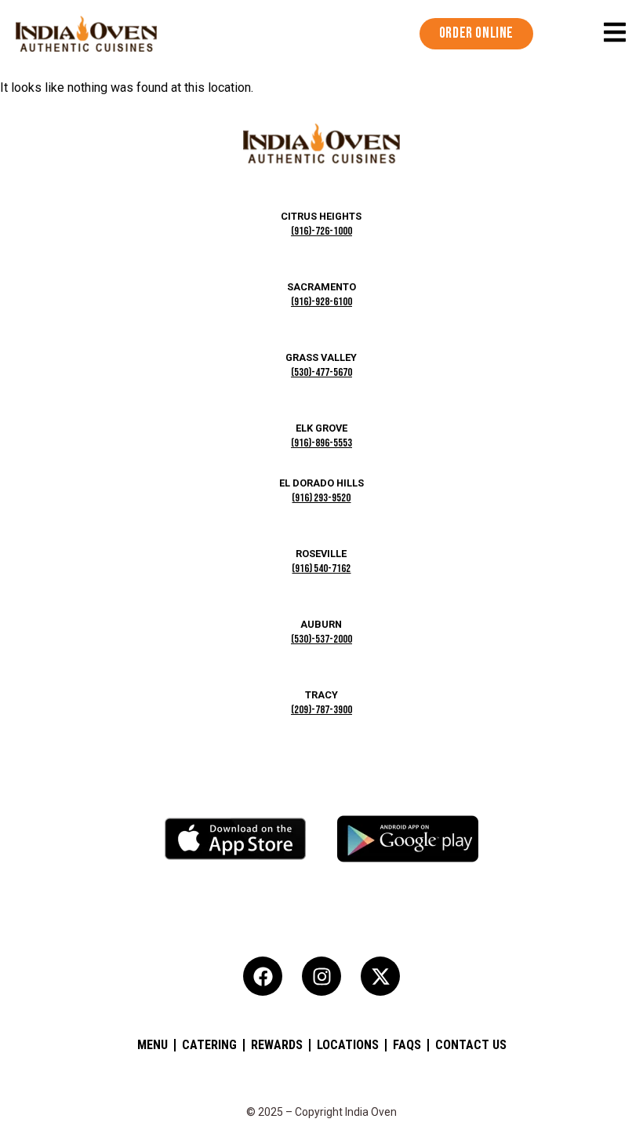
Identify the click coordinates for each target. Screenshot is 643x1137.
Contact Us (471, 1044)
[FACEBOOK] (262, 976)
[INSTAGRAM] (321, 976)
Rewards (277, 1044)
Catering (209, 1044)
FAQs (407, 1044)
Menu (152, 1044)
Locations (348, 1044)
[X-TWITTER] (380, 976)
